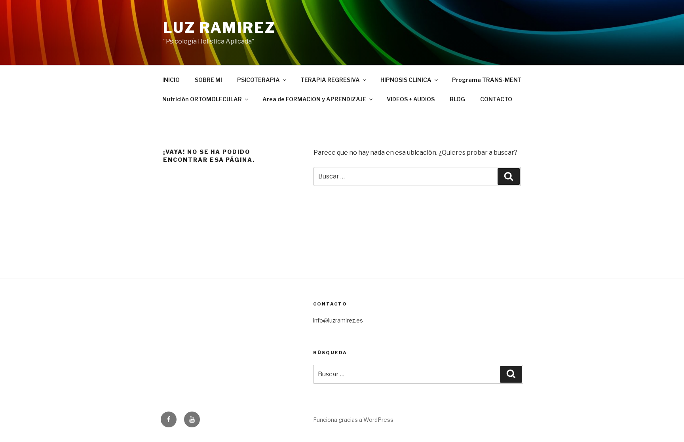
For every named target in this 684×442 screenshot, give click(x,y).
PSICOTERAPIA (258, 79)
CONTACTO (496, 99)
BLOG (457, 99)
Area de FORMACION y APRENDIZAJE (314, 99)
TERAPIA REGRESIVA (330, 79)
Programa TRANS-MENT (487, 79)
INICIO (171, 79)
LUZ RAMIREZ (219, 27)
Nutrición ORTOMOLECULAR (202, 99)
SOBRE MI (208, 79)
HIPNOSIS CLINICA (405, 79)
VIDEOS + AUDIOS (411, 99)
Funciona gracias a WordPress (353, 419)
